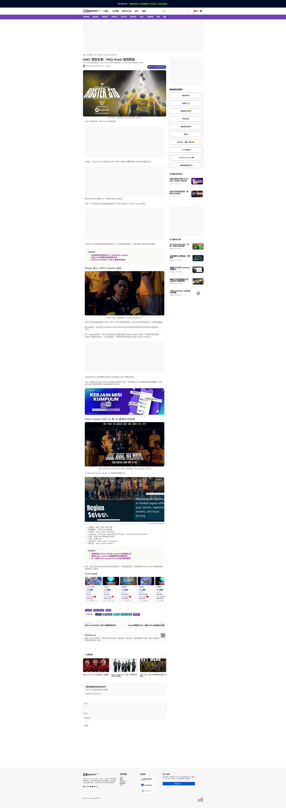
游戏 (106, 11)
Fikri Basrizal (90, 66)
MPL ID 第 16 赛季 (123, 162)
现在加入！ (179, 783)
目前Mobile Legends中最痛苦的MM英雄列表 (109, 556)
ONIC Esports (98, 610)
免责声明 (200, 800)
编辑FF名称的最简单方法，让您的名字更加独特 (180, 280)
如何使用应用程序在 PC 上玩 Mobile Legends (109, 255)
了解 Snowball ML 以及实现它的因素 (180, 292)
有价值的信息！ (143, 4)
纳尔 (93, 337)
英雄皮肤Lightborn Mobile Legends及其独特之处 (111, 554)
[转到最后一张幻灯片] (160, 654)
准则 (201, 798)
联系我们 (123, 783)
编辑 (121, 779)
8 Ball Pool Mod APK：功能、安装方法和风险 (179, 245)
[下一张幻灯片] (163, 654)
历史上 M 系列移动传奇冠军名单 (104, 257)
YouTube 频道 (140, 162)
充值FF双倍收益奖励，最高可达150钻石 (178, 193)
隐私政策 (200, 801)
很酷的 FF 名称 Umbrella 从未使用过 (180, 268)
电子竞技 (116, 11)
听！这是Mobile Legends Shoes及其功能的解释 (110, 558)
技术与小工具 (126, 11)
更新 (143, 11)
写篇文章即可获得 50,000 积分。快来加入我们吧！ (178, 180)
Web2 (108, 610)
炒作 (136, 11)
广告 (121, 785)
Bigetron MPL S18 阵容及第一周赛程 (96, 675)
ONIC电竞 (96, 199)
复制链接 (136, 614)
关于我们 (123, 781)
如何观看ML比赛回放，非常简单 (180, 257)
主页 (84, 55)
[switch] (201, 11)
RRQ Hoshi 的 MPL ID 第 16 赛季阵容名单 (108, 260)
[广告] (143, 35)
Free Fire (172, 271)
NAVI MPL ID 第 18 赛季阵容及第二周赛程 (153, 675)
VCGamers (95, 798)
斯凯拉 (159, 322)
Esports (108, 66)
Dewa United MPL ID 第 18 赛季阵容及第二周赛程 (124, 675)
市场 (121, 778)
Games (172, 248)
